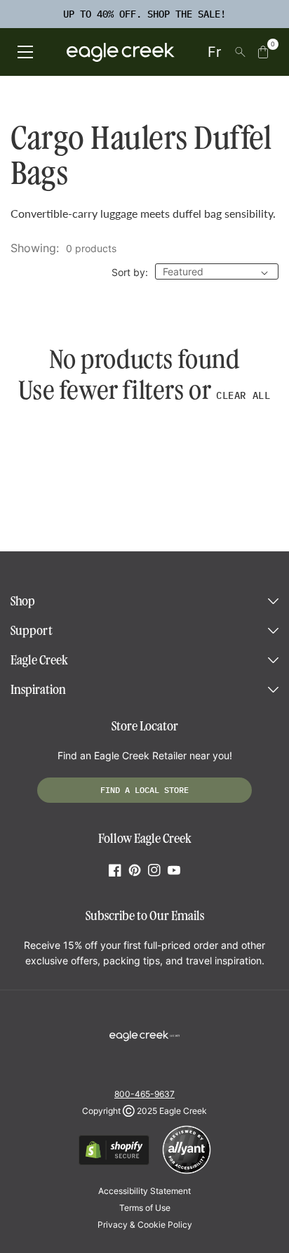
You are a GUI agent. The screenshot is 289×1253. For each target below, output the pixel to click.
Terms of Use (144, 1207)
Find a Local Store (144, 790)
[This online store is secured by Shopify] (114, 1162)
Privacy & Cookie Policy (145, 1224)
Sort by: (130, 272)
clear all (243, 395)
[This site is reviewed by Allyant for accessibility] (186, 1171)
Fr (214, 52)
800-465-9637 (144, 1094)
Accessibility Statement (144, 1191)
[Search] (240, 52)
